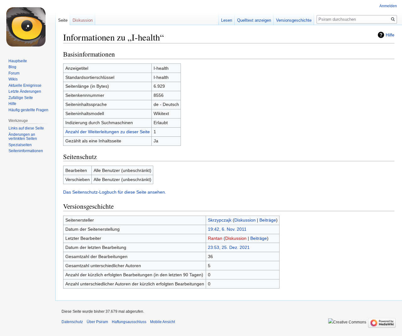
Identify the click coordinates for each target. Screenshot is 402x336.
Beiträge (267, 220)
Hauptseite (17, 61)
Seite (63, 20)
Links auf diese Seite (26, 128)
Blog (12, 67)
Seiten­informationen (25, 151)
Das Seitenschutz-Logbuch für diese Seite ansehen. (114, 192)
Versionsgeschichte (294, 20)
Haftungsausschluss (129, 322)
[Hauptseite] (28, 25)
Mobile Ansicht (162, 322)
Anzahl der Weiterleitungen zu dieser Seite (107, 131)
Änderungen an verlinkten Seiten (22, 136)
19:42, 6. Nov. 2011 (227, 229)
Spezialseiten (20, 145)
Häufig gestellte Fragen (28, 110)
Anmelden (388, 6)
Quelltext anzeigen (254, 20)
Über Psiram (97, 322)
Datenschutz (72, 322)
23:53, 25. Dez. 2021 (229, 247)
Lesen (226, 20)
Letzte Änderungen (24, 91)
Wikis (13, 79)
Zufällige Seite (20, 98)
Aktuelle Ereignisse (24, 85)
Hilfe (390, 34)
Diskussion (245, 220)
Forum (13, 73)
